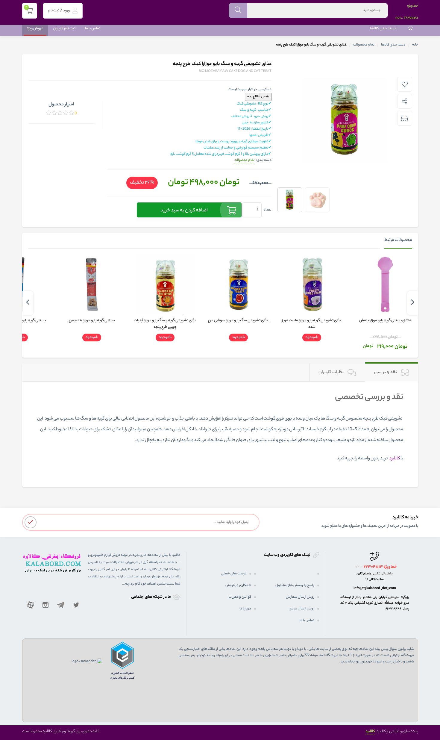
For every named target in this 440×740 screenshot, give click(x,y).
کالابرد (370, 731)
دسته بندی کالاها (383, 28)
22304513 (373, 567)
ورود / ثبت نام (59, 10)
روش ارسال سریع (301, 609)
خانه (415, 45)
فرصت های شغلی (233, 574)
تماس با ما (92, 28)
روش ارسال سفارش (300, 597)
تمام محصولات (363, 45)
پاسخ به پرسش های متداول (294, 585)
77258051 (410, 19)
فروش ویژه (35, 28)
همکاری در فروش (238, 585)
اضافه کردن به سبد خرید (184, 211)
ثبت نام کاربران (64, 28)
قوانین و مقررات (240, 597)
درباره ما (245, 609)
